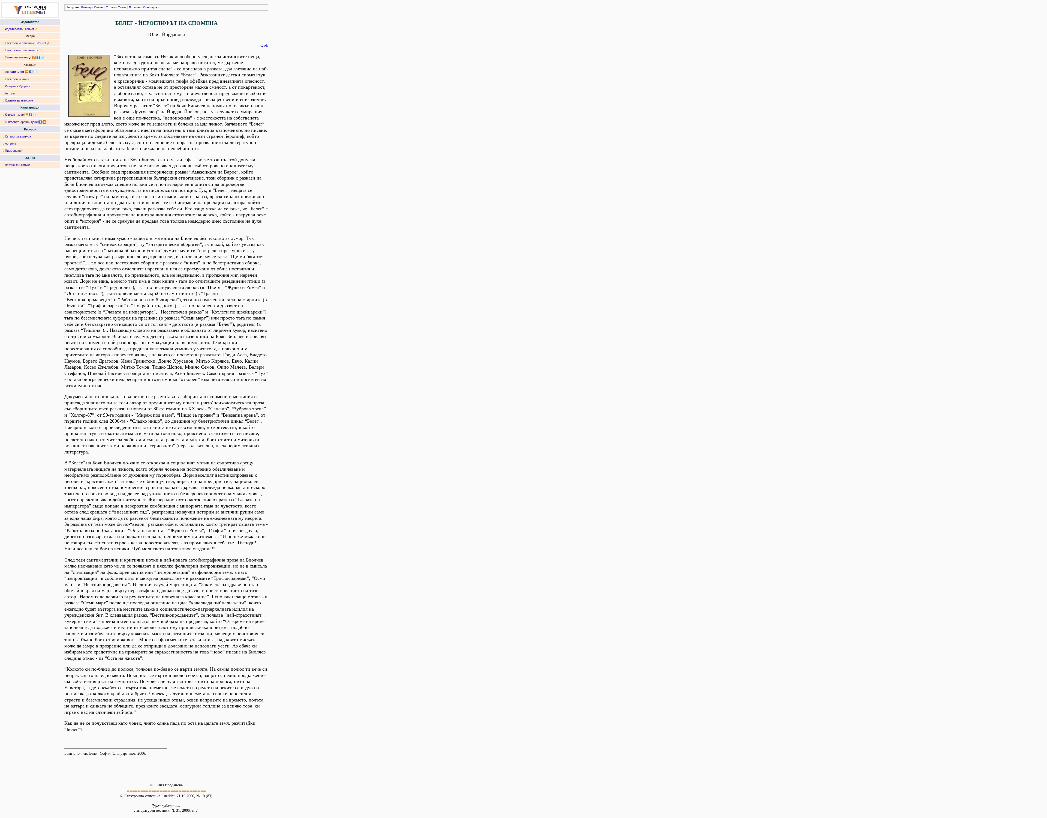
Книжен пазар (14, 114)
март (20, 71)
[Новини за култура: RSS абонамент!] (34, 57)
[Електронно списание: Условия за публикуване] (48, 43)
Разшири (87, 7)
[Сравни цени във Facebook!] (40, 122)
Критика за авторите (19, 100)
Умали (122, 7)
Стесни (99, 7)
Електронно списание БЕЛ (23, 50)
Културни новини (16, 57)
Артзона (10, 143)
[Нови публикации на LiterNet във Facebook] (30, 71)
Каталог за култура (18, 136)
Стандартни (151, 7)
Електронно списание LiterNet (25, 43)
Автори (10, 93)
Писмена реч (14, 150)
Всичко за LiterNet (17, 164)
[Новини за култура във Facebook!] (38, 57)
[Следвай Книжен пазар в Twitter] (34, 114)
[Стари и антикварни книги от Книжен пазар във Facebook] (30, 114)
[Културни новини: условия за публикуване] (30, 57)
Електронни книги (17, 79)
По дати (10, 71)
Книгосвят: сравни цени (21, 122)
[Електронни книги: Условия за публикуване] (36, 29)
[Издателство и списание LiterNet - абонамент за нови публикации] (26, 71)
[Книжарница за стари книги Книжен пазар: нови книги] (26, 114)
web (264, 45)
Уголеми (111, 7)
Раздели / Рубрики (17, 86)
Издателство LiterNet (19, 29)
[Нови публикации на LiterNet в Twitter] (35, 71)
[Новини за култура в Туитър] (42, 57)
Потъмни (135, 7)
